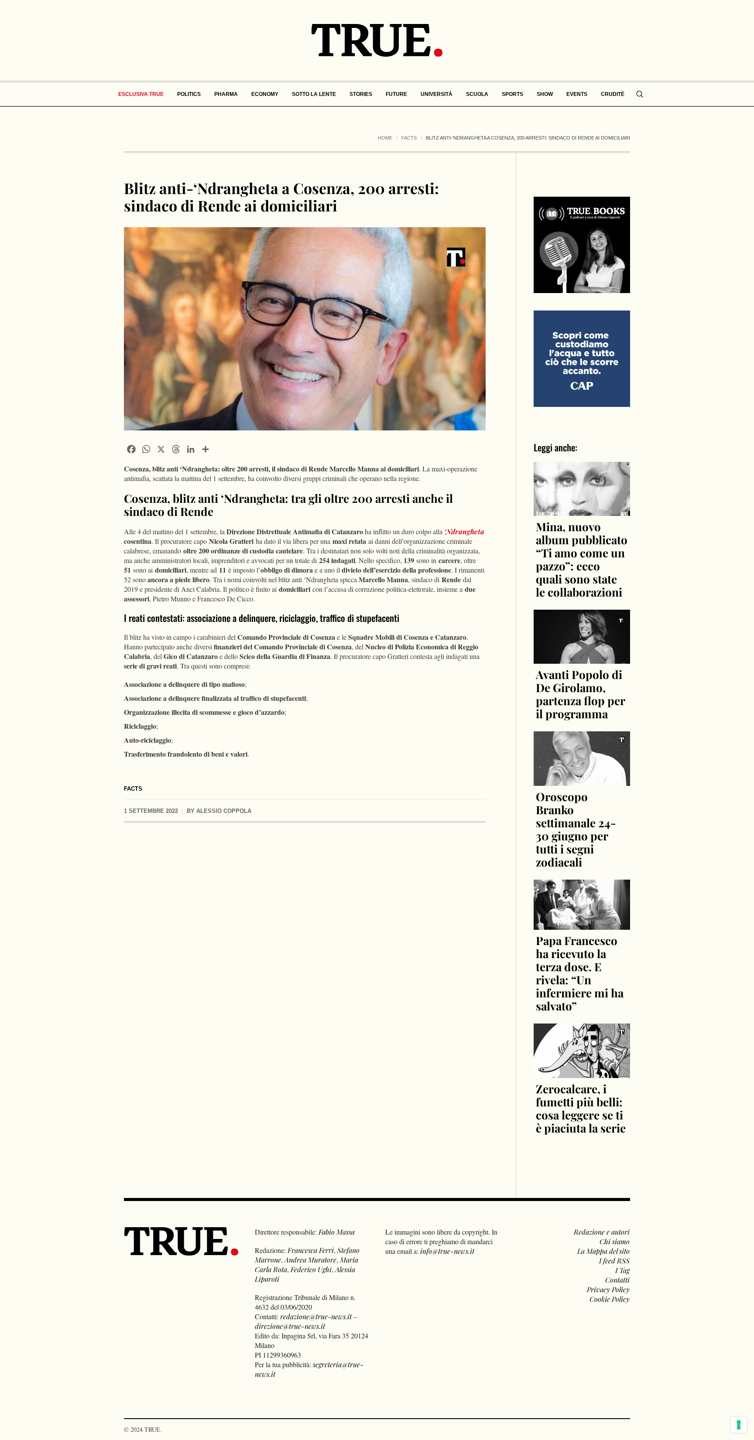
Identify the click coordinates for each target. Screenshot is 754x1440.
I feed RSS (614, 1260)
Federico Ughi (311, 1269)
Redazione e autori (602, 1231)
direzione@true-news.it (290, 1326)
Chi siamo (615, 1241)
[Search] (639, 94)
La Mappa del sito (603, 1251)
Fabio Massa (337, 1231)
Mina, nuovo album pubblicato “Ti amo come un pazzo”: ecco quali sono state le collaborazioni (581, 559)
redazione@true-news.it (316, 1316)
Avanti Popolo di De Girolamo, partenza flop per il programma (580, 694)
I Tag (622, 1270)
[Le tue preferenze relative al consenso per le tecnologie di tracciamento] (738, 1424)
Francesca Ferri (311, 1250)
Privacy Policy (608, 1289)
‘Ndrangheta (463, 531)
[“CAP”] (582, 357)
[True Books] (582, 288)
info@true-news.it (447, 1251)
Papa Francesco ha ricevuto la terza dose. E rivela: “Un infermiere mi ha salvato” (580, 973)
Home (385, 137)
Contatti (617, 1279)
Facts (409, 137)
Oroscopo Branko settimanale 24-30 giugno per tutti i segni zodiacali (576, 829)
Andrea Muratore (310, 1259)
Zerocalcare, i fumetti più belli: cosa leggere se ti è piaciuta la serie (581, 1108)
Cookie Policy (609, 1299)
